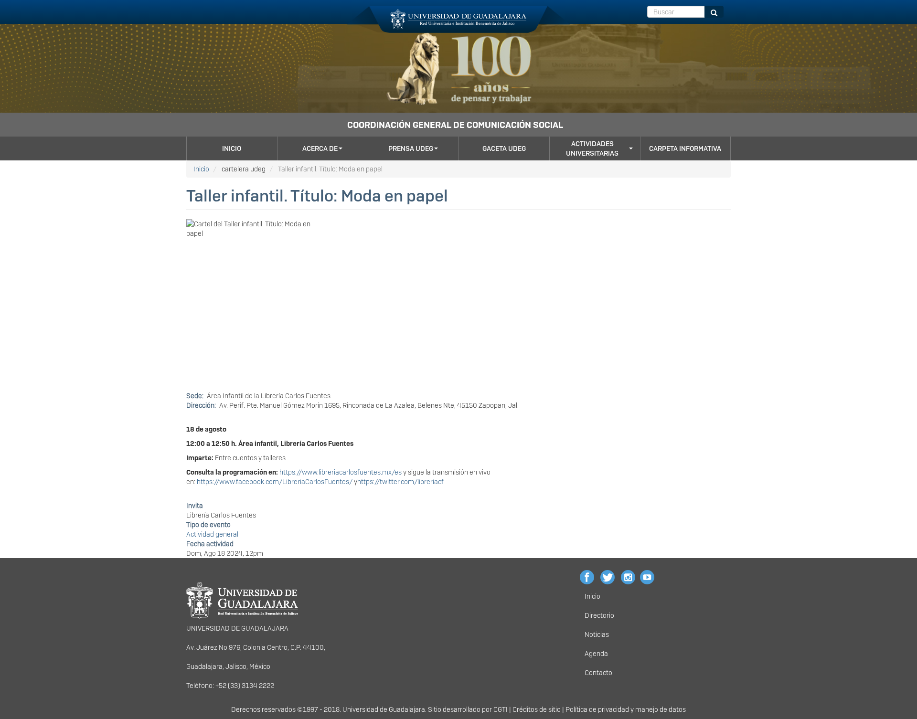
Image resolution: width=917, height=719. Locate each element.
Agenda (596, 653)
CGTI (500, 709)
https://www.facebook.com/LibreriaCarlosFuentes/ (274, 481)
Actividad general (212, 534)
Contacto (598, 672)
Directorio (599, 615)
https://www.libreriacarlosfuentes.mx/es (340, 472)
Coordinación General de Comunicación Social (455, 124)
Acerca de (320, 148)
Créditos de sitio (536, 709)
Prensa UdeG (410, 148)
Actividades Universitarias (592, 148)
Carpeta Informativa (685, 148)
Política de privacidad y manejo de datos (625, 709)
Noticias (597, 634)
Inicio (231, 148)
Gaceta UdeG (504, 148)
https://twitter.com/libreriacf (400, 481)
